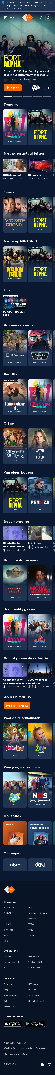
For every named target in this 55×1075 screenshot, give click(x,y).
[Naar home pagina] (27, 17)
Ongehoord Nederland (38, 913)
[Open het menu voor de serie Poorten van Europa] (24, 568)
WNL (30, 930)
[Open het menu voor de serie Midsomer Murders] (24, 431)
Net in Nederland (36, 1001)
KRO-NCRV (9, 930)
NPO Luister (9, 1006)
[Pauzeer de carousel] (47, 87)
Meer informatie (13, 8)
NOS (6, 941)
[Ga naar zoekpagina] (41, 17)
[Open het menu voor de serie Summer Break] (24, 775)
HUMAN (7, 924)
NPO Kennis (33, 984)
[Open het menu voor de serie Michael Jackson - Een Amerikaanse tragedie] (49, 568)
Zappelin (8, 984)
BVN (6, 1001)
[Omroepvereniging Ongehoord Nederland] (40, 865)
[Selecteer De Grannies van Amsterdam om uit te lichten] (27, 95)
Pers (6, 968)
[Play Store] (34, 1024)
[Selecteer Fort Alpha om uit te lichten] (8, 95)
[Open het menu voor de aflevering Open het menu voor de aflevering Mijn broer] (49, 529)
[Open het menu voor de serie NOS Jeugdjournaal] (49, 775)
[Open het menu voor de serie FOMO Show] (24, 382)
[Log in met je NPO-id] (48, 17)
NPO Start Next (11, 995)
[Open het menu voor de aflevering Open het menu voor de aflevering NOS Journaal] (24, 161)
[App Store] (13, 1024)
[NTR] (15, 865)
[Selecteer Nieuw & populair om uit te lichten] (47, 95)
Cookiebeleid (41, 1048)
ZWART (31, 935)
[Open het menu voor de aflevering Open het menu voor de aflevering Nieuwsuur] (49, 161)
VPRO (31, 924)
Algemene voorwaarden (15, 1043)
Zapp (6, 990)
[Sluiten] (51, 3)
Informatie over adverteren (16, 1054)
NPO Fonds (33, 990)
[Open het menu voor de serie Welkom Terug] (24, 249)
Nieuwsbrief (33, 956)
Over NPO (8, 956)
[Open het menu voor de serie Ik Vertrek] (24, 333)
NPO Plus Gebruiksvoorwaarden (18, 1048)
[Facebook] (42, 1065)
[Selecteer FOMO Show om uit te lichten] (37, 95)
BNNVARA (8, 913)
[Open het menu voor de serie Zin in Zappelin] (49, 726)
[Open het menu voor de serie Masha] (24, 726)
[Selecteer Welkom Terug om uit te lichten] (17, 95)
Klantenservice (35, 968)
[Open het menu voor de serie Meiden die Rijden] (49, 333)
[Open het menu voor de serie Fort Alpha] (49, 112)
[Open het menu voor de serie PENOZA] (49, 480)
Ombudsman (34, 995)
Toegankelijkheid (11, 962)
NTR (30, 908)
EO (5, 919)
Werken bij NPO (35, 962)
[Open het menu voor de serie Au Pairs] (49, 617)
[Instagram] (49, 1065)
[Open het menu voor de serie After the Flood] (49, 431)
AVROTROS (9, 908)
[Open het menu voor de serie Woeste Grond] (24, 200)
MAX (6, 935)
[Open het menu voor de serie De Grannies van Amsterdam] (24, 112)
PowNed (32, 919)
